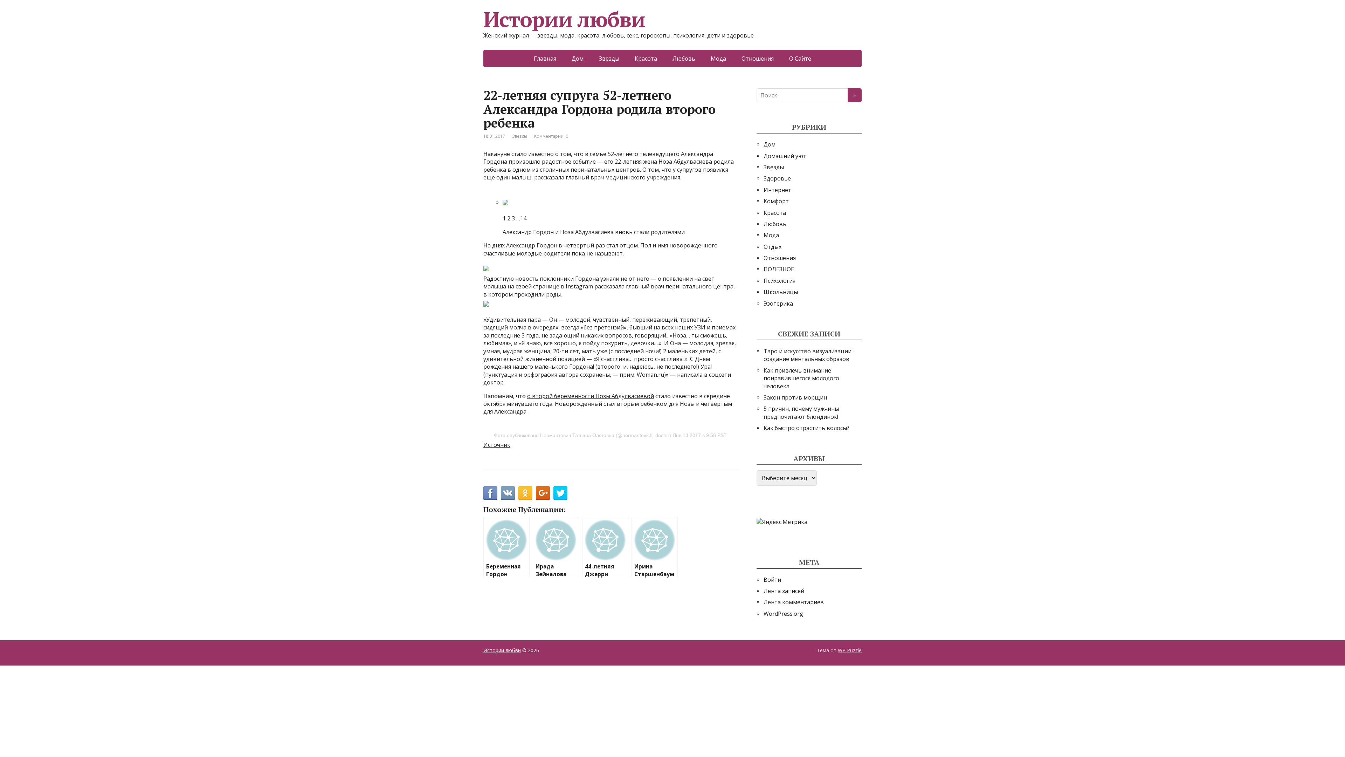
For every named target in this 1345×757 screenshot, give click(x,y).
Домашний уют (785, 156)
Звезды (609, 58)
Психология (779, 281)
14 (523, 218)
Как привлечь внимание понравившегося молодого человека (801, 378)
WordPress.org (783, 614)
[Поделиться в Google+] (543, 493)
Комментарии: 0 (551, 136)
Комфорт (776, 201)
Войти (772, 580)
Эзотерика (778, 303)
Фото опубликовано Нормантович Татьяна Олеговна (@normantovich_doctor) (582, 435)
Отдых (772, 247)
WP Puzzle (850, 650)
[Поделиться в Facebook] (490, 493)
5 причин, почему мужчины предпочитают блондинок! (801, 412)
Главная (545, 58)
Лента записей (784, 591)
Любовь (683, 58)
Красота (646, 58)
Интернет (777, 190)
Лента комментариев (794, 602)
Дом (578, 58)
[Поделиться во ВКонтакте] (508, 493)
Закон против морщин (795, 397)
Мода (718, 58)
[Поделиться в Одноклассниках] (525, 493)
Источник (496, 445)
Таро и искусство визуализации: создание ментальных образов (808, 355)
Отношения (758, 58)
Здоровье (777, 178)
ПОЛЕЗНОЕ (779, 269)
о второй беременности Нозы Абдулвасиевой (590, 396)
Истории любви (564, 19)
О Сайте (800, 58)
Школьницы (781, 292)
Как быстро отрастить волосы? (806, 428)
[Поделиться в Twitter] (560, 493)
